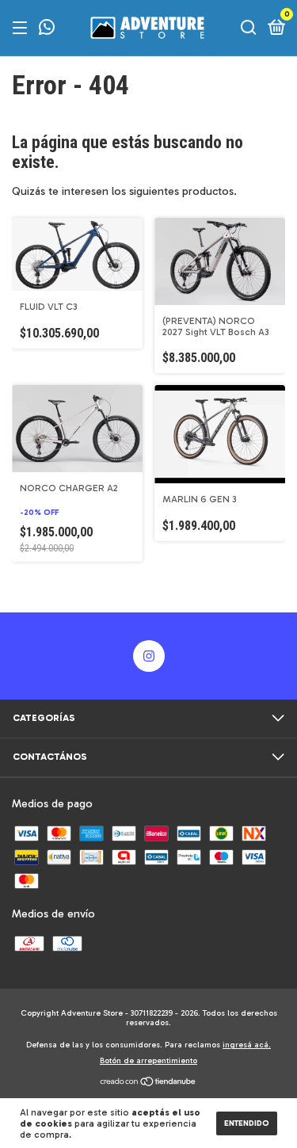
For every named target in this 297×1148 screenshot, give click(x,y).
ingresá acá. (247, 1045)
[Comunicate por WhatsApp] (46, 29)
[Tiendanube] (148, 1083)
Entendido (246, 1123)
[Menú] (22, 28)
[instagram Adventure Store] (149, 656)
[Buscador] (248, 28)
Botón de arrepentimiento (148, 1061)
